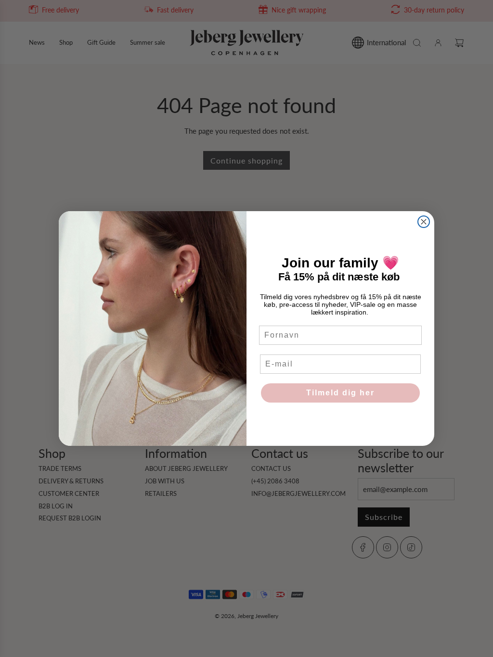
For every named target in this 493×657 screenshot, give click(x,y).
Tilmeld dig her (340, 393)
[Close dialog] (423, 221)
